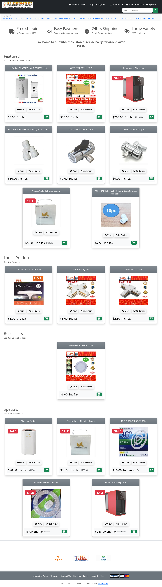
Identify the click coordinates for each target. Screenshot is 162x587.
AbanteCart (103, 583)
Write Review (34, 109)
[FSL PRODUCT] (58, 558)
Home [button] (6, 16)
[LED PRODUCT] (81, 558)
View (22, 109)
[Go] (155, 10)
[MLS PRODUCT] (103, 558)
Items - (78, 4)
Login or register (97, 4)
